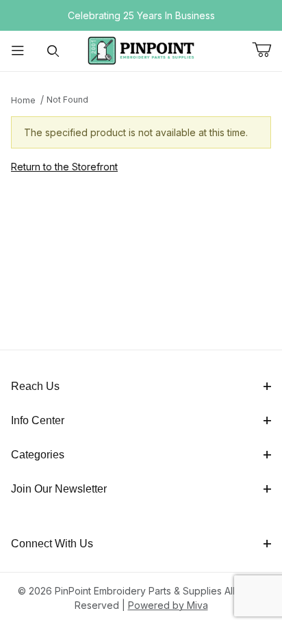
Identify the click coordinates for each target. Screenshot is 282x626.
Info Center (37, 420)
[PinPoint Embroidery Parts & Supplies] (141, 49)
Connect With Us (52, 543)
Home (23, 100)
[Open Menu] (18, 51)
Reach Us (35, 386)
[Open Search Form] (53, 51)
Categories (37, 454)
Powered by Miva (168, 605)
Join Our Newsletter (59, 489)
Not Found (67, 99)
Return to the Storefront (64, 166)
